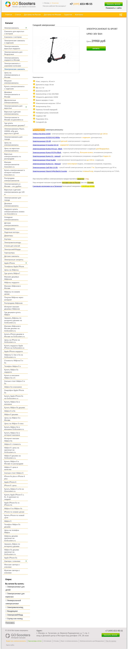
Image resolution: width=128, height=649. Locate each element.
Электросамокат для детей (15, 588)
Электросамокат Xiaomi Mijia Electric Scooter (50, 171)
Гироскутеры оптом (35, 641)
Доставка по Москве (52, 15)
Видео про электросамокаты (16, 641)
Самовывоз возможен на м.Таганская (47, 186)
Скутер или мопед (15, 619)
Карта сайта (10, 645)
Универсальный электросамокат (13, 602)
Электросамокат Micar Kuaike (44, 160)
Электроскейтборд (15, 615)
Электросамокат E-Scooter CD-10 (45, 145)
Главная (8, 15)
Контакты (79, 15)
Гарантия (68, 15)
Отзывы (56, 641)
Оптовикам (47, 641)
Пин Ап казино (111, 641)
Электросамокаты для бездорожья (92, 641)
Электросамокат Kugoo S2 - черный (46, 156)
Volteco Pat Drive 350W (41, 134)
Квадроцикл (12, 611)
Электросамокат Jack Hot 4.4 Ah (45, 168)
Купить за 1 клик (93, 48)
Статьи (18, 15)
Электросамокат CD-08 (42, 141)
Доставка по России (32, 15)
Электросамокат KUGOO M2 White (46, 138)
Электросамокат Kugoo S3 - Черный (47, 164)
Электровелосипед (15, 607)
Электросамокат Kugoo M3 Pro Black (47, 153)
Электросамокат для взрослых (15, 595)
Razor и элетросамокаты (69, 641)
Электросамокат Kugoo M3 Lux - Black (47, 149)
